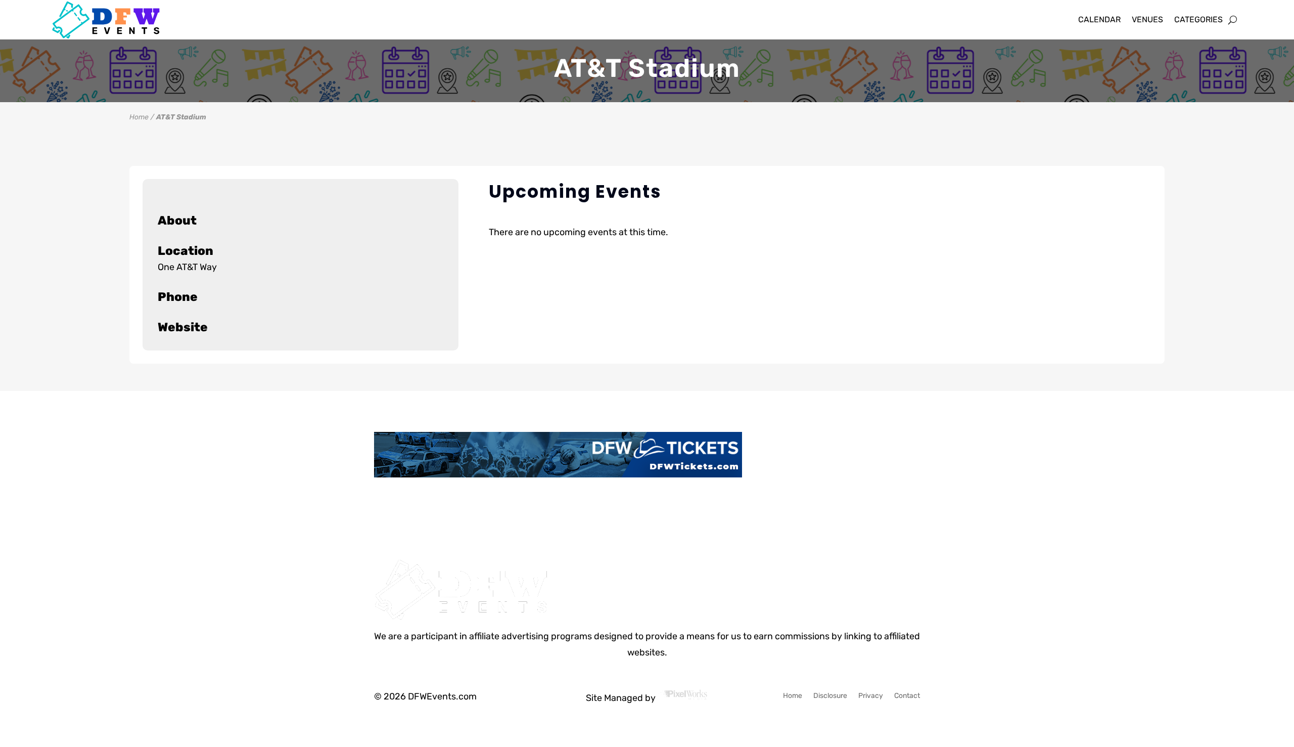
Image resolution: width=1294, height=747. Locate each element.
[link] (115, 20)
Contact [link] (907, 696)
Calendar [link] (1099, 19)
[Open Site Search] (1232, 20)
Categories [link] (1198, 19)
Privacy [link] (870, 696)
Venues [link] (1147, 19)
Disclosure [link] (830, 696)
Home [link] (139, 117)
